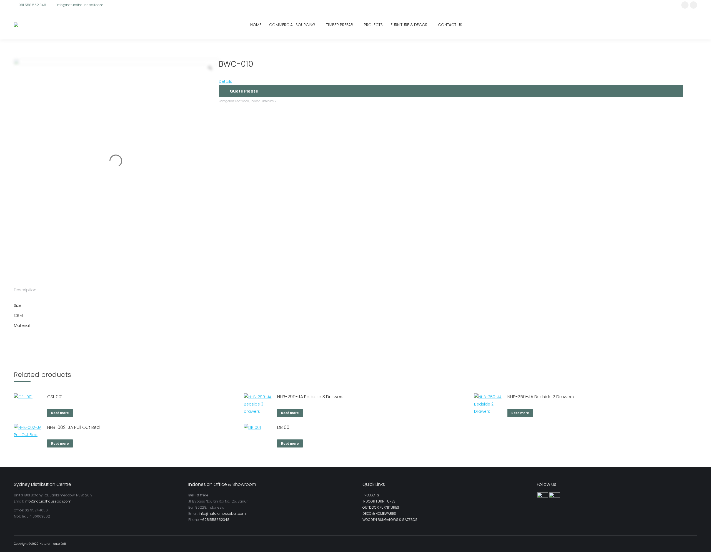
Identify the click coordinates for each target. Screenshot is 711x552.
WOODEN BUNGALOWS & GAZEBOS (389, 519)
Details (225, 81)
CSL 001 (54, 397)
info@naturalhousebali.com (79, 5)
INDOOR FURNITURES (378, 501)
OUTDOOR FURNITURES (380, 507)
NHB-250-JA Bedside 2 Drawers (540, 397)
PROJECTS (370, 495)
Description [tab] (25, 290)
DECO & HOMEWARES (379, 513)
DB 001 (284, 427)
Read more (60, 413)
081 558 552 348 (32, 5)
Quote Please (244, 91)
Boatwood (242, 101)
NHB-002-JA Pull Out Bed (73, 427)
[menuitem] (255, 24)
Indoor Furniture (262, 101)
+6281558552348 (214, 519)
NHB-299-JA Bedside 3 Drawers (310, 397)
